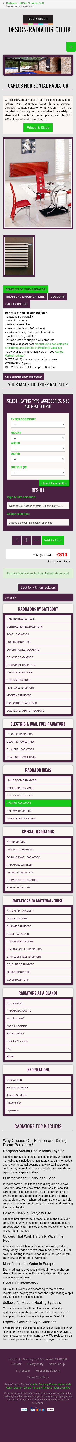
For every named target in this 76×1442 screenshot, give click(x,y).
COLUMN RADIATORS (19, 680)
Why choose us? (15, 1018)
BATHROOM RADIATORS (20, 787)
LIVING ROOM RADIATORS (21, 780)
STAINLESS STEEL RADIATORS (24, 956)
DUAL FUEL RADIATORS (20, 749)
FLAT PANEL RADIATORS (20, 687)
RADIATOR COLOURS (19, 1010)
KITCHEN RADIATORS (32, 2)
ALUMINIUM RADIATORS (20, 910)
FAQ (9, 1048)
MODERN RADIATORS (19, 695)
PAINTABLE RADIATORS (20, 849)
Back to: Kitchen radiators (38, 587)
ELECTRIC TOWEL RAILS (21, 741)
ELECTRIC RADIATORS (20, 734)
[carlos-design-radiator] (19, 255)
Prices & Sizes (38, 127)
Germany (43, 1384)
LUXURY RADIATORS (18, 641)
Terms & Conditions (17, 1095)
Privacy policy (14, 1102)
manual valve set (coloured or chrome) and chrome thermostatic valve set (36, 346)
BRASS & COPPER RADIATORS (24, 949)
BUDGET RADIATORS (19, 887)
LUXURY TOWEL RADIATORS (23, 649)
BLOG (10, 1056)
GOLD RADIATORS (17, 918)
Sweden (18, 1387)
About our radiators (17, 1025)
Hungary (37, 1387)
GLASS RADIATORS (18, 979)
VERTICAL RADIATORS (19, 672)
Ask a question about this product (23, 376)
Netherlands (64, 1384)
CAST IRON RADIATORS (20, 941)
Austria (33, 1384)
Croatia (27, 1387)
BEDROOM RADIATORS (20, 795)
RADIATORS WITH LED (19, 864)
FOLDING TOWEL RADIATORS (23, 857)
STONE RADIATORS (18, 933)
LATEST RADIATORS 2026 (21, 818)
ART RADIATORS (16, 841)
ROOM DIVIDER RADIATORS (22, 879)
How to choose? (15, 1033)
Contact (16, 1364)
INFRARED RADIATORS (20, 872)
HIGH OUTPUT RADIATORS (22, 703)
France (53, 1384)
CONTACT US (14, 1079)
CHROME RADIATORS (19, 926)
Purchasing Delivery (47, 1370)
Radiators (11, 2)
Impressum (13, 1110)
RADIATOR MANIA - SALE (21, 619)
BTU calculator (14, 1003)
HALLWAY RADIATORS (19, 810)
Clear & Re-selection (54, 483)
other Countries (62, 1387)
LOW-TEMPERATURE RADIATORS (25, 710)
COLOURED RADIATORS (20, 964)
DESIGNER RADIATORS (20, 657)
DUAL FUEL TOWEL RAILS (21, 756)
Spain (9, 1387)
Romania (47, 1387)
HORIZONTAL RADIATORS (21, 664)
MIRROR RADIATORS (18, 971)
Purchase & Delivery (17, 1087)
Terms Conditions (38, 1377)
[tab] (25, 289)
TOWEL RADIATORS (18, 634)
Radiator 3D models (17, 1041)
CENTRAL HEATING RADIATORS (25, 626)
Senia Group (57, 1364)
